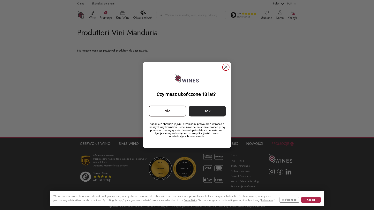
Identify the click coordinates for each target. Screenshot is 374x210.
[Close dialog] (225, 67)
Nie (167, 111)
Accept (311, 200)
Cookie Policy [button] (190, 200)
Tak (207, 111)
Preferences (289, 200)
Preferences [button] (267, 200)
